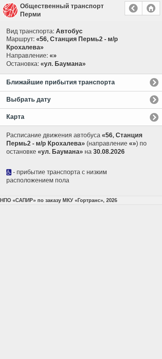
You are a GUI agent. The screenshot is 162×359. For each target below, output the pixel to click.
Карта (15, 116)
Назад (133, 8)
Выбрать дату (28, 99)
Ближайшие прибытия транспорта (60, 82)
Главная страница (151, 8)
